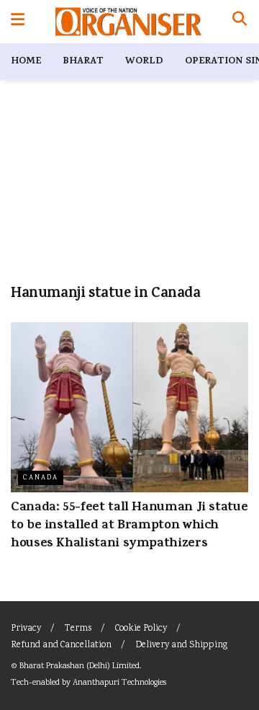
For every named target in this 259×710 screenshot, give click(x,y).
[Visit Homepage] (128, 21)
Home (26, 61)
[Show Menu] (17, 21)
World (144, 61)
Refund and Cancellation (61, 645)
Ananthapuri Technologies (119, 683)
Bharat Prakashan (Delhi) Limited (79, 666)
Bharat (83, 61)
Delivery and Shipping (181, 645)
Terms (78, 629)
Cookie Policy (141, 629)
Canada (40, 478)
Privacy (26, 629)
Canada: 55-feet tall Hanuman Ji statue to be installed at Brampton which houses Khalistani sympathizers (129, 526)
